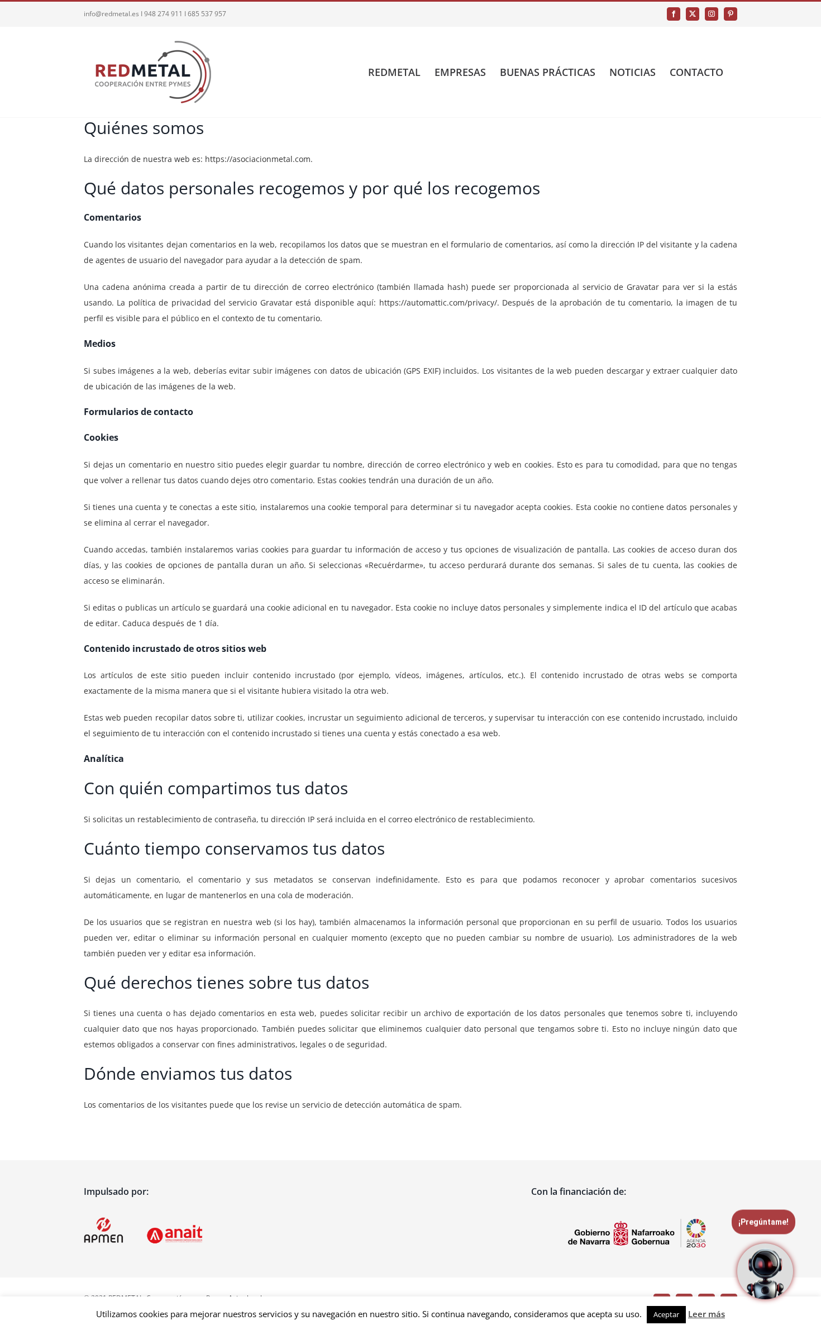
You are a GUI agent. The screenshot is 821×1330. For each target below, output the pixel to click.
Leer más (706, 1313)
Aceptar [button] (666, 1314)
